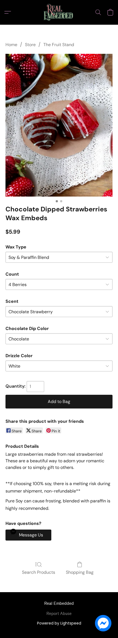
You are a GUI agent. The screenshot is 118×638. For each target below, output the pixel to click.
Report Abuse (59, 613)
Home (11, 44)
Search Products (38, 572)
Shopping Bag (80, 572)
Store (30, 44)
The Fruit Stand (58, 44)
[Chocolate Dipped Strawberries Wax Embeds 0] (59, 125)
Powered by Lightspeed (59, 623)
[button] (59, 12)
